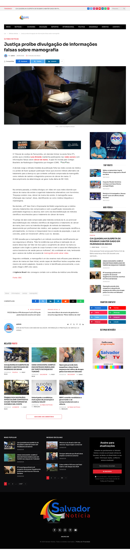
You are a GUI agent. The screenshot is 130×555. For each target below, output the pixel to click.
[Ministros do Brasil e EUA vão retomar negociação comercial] (52, 445)
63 (62, 478)
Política (81, 27)
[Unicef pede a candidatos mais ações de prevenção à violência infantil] (44, 387)
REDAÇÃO (37, 406)
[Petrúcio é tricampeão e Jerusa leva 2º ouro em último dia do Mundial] (95, 196)
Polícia (15, 372)
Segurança (93, 27)
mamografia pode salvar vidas (56, 253)
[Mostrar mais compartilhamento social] (62, 61)
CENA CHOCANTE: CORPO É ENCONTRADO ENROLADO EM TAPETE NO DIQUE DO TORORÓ (43, 368)
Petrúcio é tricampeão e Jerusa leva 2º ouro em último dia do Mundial (114, 195)
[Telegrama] (6, 148)
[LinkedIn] (6, 158)
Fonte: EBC (17, 278)
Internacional (68, 27)
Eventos (105, 27)
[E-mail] (6, 153)
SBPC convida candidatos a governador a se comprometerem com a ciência (70, 400)
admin (13, 55)
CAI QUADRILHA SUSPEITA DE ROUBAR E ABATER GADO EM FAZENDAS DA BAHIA (38, 8)
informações (15, 293)
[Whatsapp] (6, 163)
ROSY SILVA (95, 247)
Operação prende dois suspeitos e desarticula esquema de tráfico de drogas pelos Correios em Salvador (71, 368)
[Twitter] (6, 143)
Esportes (54, 27)
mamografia (33, 293)
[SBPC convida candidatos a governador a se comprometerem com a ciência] (71, 387)
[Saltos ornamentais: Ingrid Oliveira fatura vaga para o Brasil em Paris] (95, 173)
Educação (43, 27)
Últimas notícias (11, 39)
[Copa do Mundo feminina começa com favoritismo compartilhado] (95, 184)
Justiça (24, 293)
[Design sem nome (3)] (47, 149)
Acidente (15, 407)
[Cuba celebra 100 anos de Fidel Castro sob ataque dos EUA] (52, 467)
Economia (31, 27)
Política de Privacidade (107, 481)
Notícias (18, 27)
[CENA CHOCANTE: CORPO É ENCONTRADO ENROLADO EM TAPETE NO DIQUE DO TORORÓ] (44, 354)
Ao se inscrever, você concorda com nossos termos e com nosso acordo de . (107, 479)
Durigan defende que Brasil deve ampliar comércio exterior (71, 455)
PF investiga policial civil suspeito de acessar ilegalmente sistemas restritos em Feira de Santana (114, 276)
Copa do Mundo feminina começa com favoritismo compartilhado (112, 184)
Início (8, 27)
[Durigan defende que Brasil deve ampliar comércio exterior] (52, 456)
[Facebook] (6, 139)
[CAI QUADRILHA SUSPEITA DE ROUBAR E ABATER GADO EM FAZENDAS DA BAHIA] (16, 354)
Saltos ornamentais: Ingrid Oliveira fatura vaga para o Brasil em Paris (114, 172)
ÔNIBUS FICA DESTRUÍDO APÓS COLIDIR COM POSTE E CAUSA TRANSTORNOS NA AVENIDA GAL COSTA (16, 400)
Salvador (43, 374)
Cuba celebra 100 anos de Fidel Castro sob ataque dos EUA (70, 466)
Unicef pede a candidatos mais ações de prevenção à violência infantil (43, 399)
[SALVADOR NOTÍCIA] (29, 17)
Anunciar (65, 536)
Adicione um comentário (44, 417)
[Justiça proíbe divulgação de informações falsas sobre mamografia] (65, 95)
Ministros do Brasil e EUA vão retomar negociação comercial (70, 444)
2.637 (20, 484)
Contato (116, 27)
